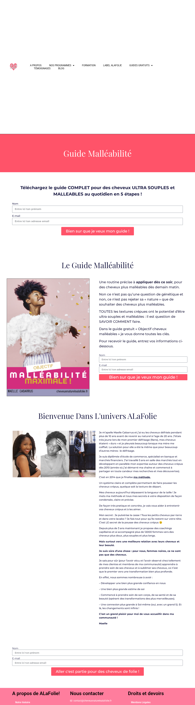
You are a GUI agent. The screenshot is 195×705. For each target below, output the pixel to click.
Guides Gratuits (139, 65)
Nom (15, 204)
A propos (36, 65)
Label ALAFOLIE (112, 65)
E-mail (16, 216)
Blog (61, 68)
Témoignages (42, 68)
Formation (89, 65)
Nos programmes (60, 65)
